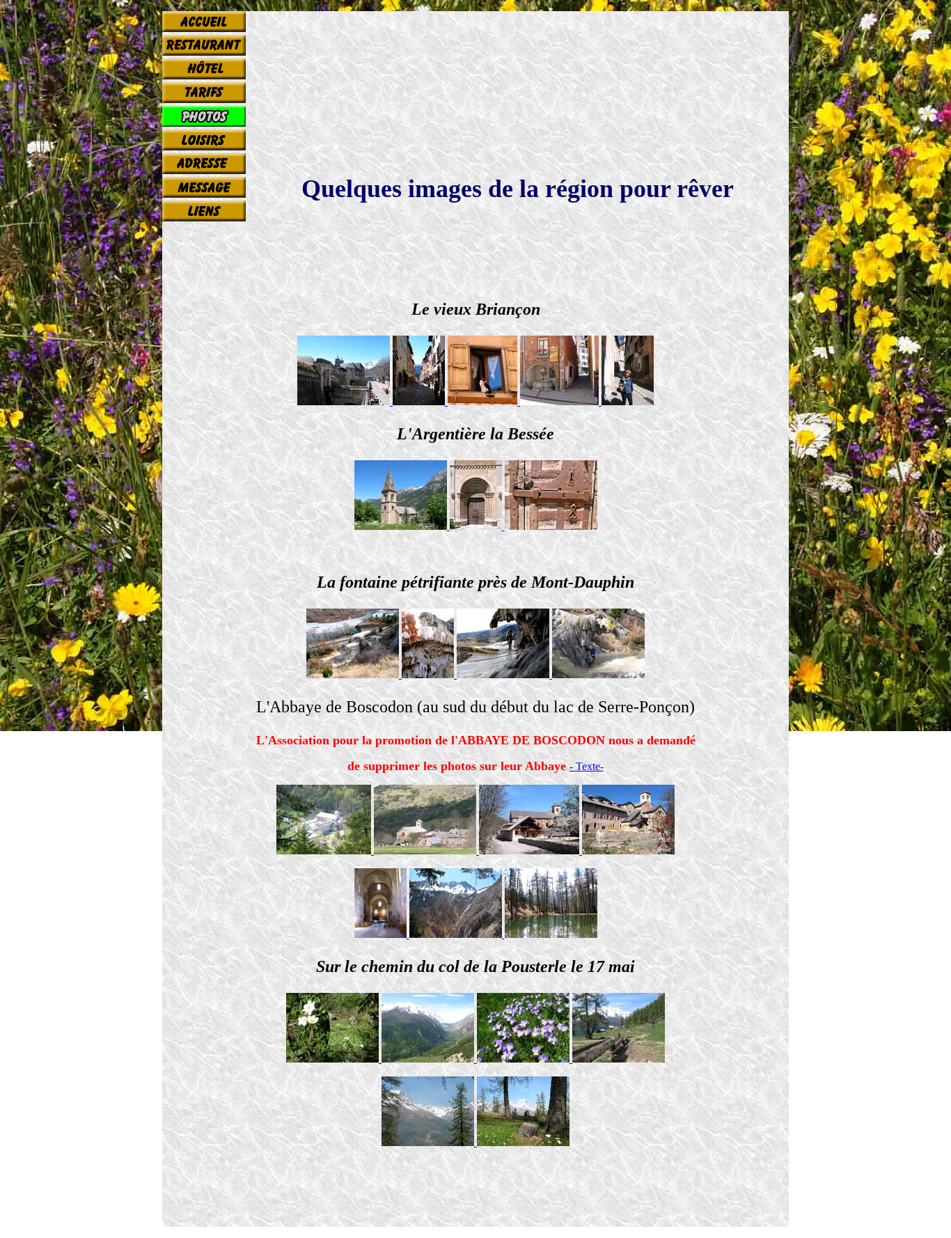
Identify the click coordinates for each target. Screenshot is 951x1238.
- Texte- (586, 766)
